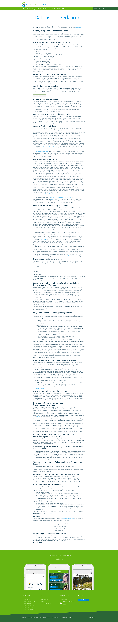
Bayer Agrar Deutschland (30, 605)
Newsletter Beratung (47, 603)
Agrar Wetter (52, 8)
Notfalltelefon (64, 599)
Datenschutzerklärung (40, 617)
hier (52, 199)
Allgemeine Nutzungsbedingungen (28, 617)
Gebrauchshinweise (55, 617)
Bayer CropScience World (30, 601)
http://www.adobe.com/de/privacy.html (47, 194)
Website (39, 416)
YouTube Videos (40, 388)
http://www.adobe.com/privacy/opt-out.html (60, 197)
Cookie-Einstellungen (39, 95)
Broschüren (45, 599)
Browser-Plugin (43, 239)
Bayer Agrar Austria (28, 607)
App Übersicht (59, 559)
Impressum (78, 27)
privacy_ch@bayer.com (68, 518)
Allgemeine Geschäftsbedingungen (67, 617)
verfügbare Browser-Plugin (42, 151)
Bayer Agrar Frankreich (29, 609)
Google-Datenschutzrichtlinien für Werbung (66, 256)
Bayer (24, 0)
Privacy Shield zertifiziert (49, 146)
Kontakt (27, 0)
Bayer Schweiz (27, 603)
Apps (43, 601)
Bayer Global (27, 599)
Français (31, 0)
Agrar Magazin (60, 8)
